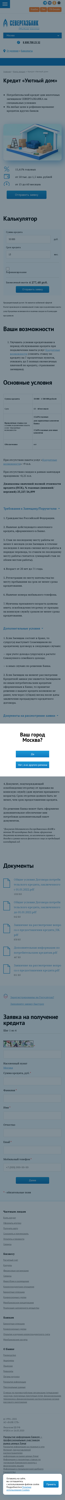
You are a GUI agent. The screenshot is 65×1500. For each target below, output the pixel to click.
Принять (51, 1484)
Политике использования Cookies (18, 1488)
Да (32, 754)
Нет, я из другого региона (32, 764)
